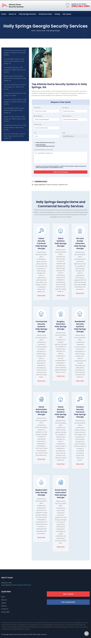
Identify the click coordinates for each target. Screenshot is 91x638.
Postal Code (37, 124)
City (35, 133)
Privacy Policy (5, 612)
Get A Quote (68, 594)
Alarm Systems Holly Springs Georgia (60, 242)
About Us (12, 14)
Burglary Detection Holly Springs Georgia (60, 325)
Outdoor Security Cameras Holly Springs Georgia (80, 412)
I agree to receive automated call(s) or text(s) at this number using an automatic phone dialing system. (61, 167)
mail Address (38, 116)
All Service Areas (45, 14)
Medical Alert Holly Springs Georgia (41, 492)
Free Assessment (68, 602)
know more (41, 295)
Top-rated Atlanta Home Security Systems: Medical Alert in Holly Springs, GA (14, 110)
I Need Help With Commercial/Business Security (45, 145)
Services (3, 606)
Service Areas (41, 31)
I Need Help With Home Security (45, 142)
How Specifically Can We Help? (43, 150)
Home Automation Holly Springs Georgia (41, 411)
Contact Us (4, 609)
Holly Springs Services (27, 14)
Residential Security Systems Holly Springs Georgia (80, 326)
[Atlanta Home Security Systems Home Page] (12, 5)
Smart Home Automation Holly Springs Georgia (60, 494)
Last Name (65, 108)
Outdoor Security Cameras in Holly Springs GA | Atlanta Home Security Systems (15, 119)
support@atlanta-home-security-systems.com (51, 185)
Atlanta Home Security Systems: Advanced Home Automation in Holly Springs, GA (15, 78)
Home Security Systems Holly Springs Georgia (60, 412)
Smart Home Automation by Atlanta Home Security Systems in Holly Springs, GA (14, 136)
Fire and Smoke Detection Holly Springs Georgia (80, 243)
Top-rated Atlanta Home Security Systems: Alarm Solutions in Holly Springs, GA (14, 61)
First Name (37, 108)
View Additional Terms (56, 167)
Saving (57, 14)
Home (3, 14)
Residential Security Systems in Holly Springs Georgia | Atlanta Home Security (15, 127)
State (63, 133)
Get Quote (67, 14)
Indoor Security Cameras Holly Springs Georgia (41, 243)
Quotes (3, 603)
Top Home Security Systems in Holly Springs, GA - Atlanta (15, 94)
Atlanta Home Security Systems (19, 634)
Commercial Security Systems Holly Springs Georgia (41, 326)
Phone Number (66, 116)
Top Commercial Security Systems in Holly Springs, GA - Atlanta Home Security (15, 87)
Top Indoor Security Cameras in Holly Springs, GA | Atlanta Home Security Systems (15, 102)
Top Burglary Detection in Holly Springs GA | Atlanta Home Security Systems (15, 70)
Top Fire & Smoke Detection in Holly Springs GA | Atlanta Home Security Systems (15, 52)
